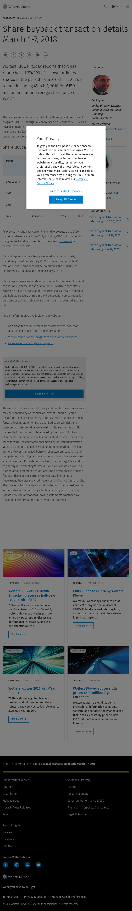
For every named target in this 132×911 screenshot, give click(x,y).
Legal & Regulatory (79, 814)
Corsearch (65, 241)
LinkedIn (27, 865)
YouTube (38, 865)
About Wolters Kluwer (16, 780)
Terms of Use (11, 896)
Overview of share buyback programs (30, 343)
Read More (17, 634)
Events (7, 814)
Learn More (44, 394)
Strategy (8, 787)
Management (11, 800)
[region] (66, 167)
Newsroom (21, 763)
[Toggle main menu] (126, 6)
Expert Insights (11, 825)
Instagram (16, 865)
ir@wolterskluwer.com (105, 192)
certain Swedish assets (16, 246)
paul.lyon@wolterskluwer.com (108, 131)
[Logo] (19, 6)
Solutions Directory (78, 780)
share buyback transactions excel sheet (50, 326)
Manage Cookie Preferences (66, 191)
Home (6, 763)
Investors (8, 839)
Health (71, 787)
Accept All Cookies (66, 199)
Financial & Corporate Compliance (88, 807)
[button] (5, 55)
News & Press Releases (17, 807)
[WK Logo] (16, 876)
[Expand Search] (105, 6)
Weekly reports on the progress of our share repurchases (42, 337)
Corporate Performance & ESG (85, 800)
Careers (7, 832)
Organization (10, 793)
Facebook (5, 865)
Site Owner (9, 846)
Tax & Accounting (77, 793)
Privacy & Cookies (35, 896)
